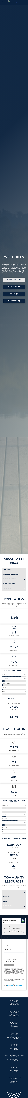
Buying (8, 959)
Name (6, 941)
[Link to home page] (14, 2)
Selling (15, 959)
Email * (7, 945)
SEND (8, 965)
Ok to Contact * (10, 961)
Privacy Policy (10, 985)
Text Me (19, 931)
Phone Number (9, 949)
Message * (8, 954)
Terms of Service (18, 985)
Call (9, 931)
